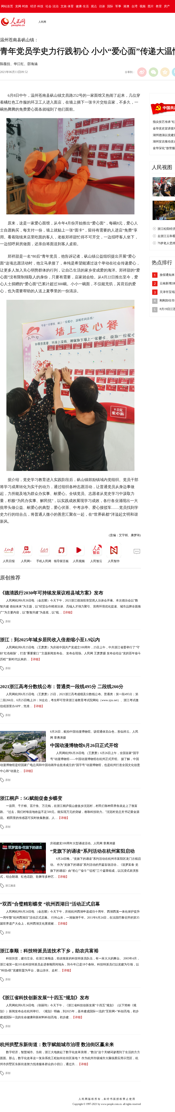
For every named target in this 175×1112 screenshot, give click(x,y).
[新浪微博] (142, 72)
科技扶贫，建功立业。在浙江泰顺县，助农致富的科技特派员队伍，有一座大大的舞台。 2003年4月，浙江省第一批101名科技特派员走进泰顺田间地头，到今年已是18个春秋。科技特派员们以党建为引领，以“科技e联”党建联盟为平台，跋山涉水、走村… (70, 964)
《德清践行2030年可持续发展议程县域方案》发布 (51, 592)
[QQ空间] (165, 72)
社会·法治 (51, 6)
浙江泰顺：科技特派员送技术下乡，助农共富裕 (49, 950)
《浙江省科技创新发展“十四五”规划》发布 (44, 997)
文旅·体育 (67, 6)
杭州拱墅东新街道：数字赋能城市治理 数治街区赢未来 (57, 1044)
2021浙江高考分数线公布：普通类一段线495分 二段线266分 (61, 686)
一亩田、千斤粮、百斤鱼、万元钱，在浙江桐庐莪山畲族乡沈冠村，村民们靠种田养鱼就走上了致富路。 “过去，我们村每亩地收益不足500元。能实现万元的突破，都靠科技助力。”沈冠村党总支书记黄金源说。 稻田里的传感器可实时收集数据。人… (69, 812)
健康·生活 (82, 6)
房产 (167, 6)
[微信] (153, 72)
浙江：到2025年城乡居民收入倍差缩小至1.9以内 (50, 639)
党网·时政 (21, 6)
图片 (151, 6)
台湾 (134, 6)
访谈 (102, 6)
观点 (94, 6)
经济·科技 (36, 6)
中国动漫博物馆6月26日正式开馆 (84, 745)
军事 (118, 6)
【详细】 (68, 612)
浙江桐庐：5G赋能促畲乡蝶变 (31, 798)
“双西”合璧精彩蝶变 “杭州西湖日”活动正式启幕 (50, 904)
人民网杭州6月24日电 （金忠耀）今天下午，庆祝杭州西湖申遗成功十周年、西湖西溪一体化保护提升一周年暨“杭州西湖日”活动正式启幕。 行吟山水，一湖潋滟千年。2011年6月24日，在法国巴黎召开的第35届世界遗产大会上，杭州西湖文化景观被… (70, 917)
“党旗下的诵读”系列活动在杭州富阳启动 (92, 851)
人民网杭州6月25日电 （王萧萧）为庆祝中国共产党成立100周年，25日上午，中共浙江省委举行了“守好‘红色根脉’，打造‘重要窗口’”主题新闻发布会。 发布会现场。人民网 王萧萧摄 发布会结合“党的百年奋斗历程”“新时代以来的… (70, 653)
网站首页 (7, 6)
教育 (159, 6)
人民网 (42, 21)
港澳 (126, 6)
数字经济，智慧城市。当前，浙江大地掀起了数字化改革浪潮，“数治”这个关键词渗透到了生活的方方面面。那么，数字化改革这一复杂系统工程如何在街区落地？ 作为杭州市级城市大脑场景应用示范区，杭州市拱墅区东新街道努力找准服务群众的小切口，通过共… (70, 1058)
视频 (143, 6)
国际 (110, 6)
